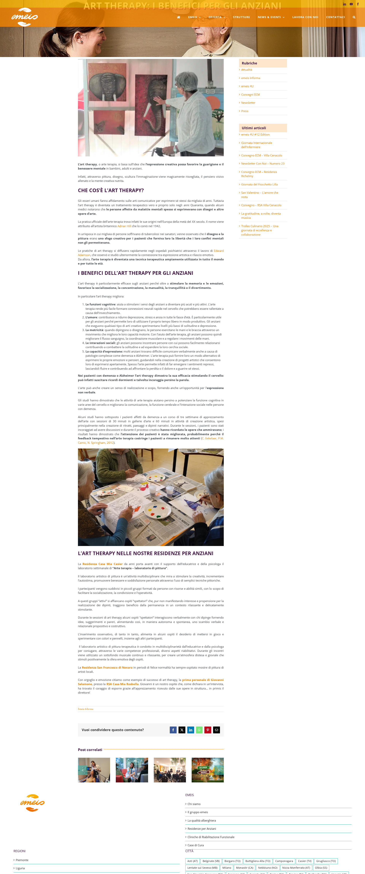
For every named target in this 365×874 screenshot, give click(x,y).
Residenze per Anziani (202, 828)
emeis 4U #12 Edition (255, 134)
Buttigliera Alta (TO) (257, 861)
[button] (354, 17)
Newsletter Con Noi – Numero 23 (263, 163)
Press (244, 111)
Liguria (20, 868)
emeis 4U (247, 86)
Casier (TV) (304, 861)
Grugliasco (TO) (326, 861)
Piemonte (22, 860)
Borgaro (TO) (232, 861)
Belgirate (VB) (211, 861)
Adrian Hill (124, 226)
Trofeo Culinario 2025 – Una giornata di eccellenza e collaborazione (259, 230)
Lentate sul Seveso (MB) (202, 867)
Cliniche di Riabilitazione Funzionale (211, 837)
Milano (226, 867)
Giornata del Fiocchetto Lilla (259, 184)
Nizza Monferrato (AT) (296, 867)
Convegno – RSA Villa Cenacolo (261, 205)
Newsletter (248, 103)
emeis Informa (250, 78)
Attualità (246, 69)
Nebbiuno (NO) (267, 867)
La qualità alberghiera (202, 820)
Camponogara (284, 861)
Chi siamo (194, 804)
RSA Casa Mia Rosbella (122, 684)
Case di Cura (196, 845)
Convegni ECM (250, 94)
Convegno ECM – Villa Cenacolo (261, 155)
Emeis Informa (85, 709)
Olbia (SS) (321, 867)
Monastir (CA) (244, 867)
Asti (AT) (192, 861)
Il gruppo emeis (198, 812)
